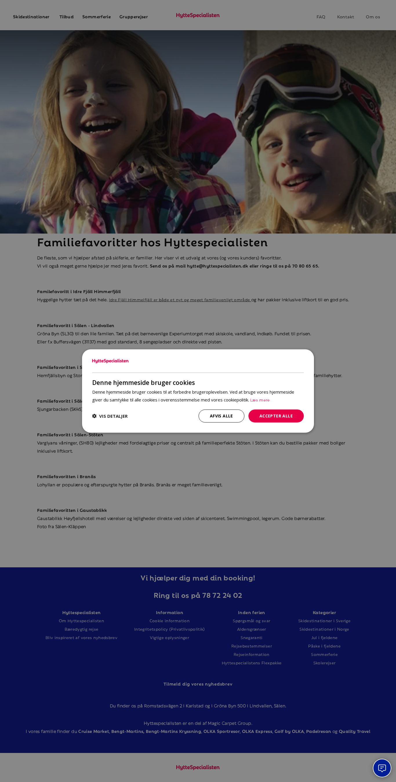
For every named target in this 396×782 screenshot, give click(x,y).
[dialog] (198, 391)
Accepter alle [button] (276, 416)
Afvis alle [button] (221, 416)
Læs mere (260, 399)
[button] (110, 416)
